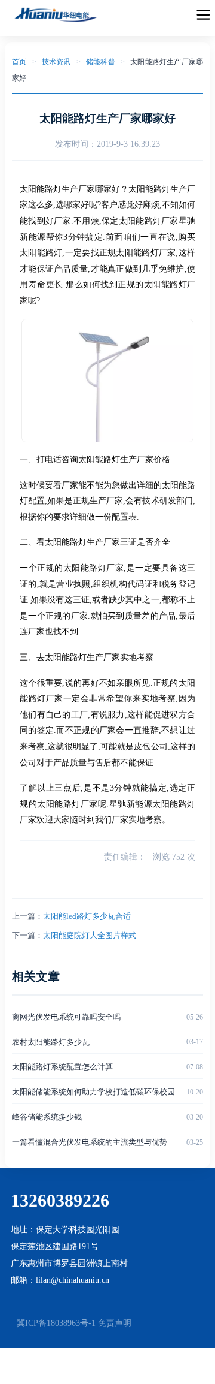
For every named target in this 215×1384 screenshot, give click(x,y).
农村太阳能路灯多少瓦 (51, 1042)
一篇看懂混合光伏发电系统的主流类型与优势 (89, 1142)
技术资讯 (56, 62)
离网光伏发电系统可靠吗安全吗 (66, 1016)
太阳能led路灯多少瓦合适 (87, 916)
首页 (19, 62)
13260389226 (60, 1200)
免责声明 (114, 1323)
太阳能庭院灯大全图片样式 (89, 935)
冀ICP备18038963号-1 (56, 1323)
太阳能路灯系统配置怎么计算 (62, 1066)
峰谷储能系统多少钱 (47, 1116)
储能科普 (100, 62)
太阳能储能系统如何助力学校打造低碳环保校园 (93, 1091)
